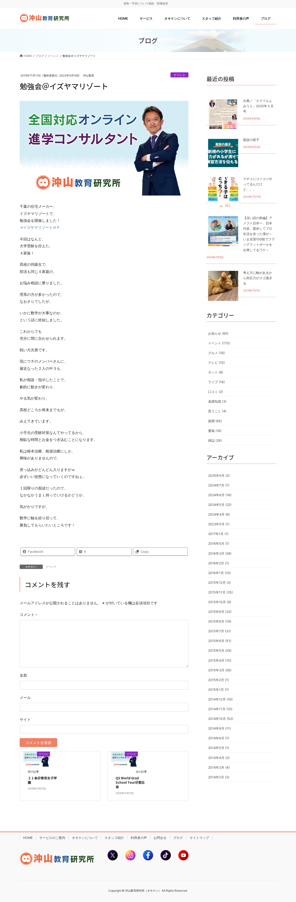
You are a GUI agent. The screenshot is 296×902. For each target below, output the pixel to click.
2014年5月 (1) (218, 748)
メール (25, 697)
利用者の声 (139, 838)
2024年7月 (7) (218, 485)
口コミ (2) (215, 392)
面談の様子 (251, 140)
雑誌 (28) (215, 440)
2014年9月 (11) (219, 728)
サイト (25, 719)
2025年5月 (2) (219, 475)
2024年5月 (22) (219, 505)
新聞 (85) (215, 421)
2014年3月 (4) (219, 767)
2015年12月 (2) (219, 582)
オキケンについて (85, 838)
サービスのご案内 (52, 838)
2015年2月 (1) (218, 680)
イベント (179, 75)
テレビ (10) (216, 362)
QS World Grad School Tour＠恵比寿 (130, 782)
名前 (23, 675)
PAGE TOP (284, 871)
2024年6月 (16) (219, 495)
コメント (28, 614)
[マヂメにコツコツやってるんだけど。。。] (223, 192)
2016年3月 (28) (219, 553)
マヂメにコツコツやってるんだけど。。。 (257, 184)
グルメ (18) (216, 353)
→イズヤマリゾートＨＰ (40, 227)
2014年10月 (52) (220, 719)
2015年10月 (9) (219, 602)
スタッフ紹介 (114, 838)
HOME (28, 838)
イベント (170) (219, 343)
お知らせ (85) (218, 333)
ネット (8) (215, 372)
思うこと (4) (217, 411)
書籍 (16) (215, 431)
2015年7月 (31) (219, 631)
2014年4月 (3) (219, 758)
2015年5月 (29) (219, 650)
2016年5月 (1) (218, 543)
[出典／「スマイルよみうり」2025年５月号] (223, 114)
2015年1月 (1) (218, 689)
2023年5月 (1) (218, 524)
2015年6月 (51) (219, 641)
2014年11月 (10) (220, 709)
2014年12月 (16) (220, 699)
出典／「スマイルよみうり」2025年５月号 (258, 106)
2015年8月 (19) (219, 621)
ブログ (178, 838)
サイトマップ (199, 838)
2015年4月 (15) (219, 660)
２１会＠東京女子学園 (42, 780)
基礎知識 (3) (217, 401)
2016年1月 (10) (219, 573)
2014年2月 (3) (218, 777)
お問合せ (160, 838)
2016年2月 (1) (218, 563)
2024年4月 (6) (219, 514)
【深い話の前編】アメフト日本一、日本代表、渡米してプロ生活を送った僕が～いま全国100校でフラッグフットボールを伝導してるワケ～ (259, 234)
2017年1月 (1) (218, 534)
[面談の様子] (223, 153)
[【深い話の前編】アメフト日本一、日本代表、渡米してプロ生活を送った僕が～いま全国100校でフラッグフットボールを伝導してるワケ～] (223, 231)
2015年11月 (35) (220, 592)
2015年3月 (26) (219, 670)
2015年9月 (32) (219, 612)
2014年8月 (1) (218, 738)
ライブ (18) (216, 382)
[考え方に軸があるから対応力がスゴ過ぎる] (223, 286)
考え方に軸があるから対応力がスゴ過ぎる (257, 278)
